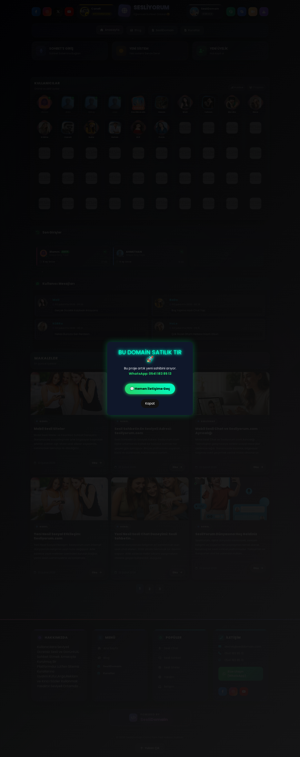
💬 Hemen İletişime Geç (150, 388)
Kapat (150, 403)
